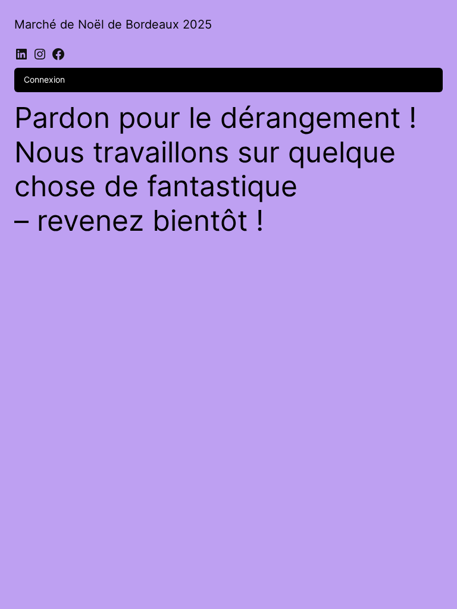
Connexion (44, 79)
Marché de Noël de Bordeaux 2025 (113, 24)
